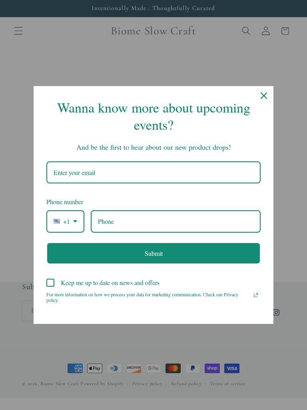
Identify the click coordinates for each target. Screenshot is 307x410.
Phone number (64, 201)
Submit (154, 253)
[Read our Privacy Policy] (256, 295)
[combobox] (65, 221)
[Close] (263, 95)
